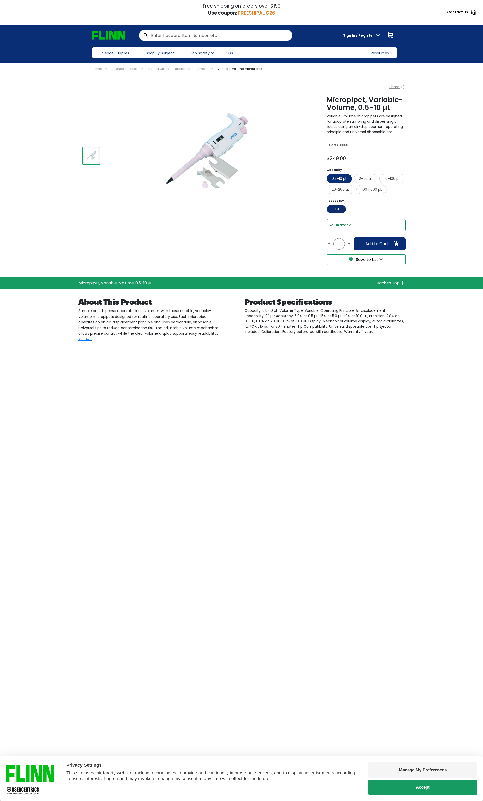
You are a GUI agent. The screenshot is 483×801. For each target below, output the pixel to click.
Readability (335, 201)
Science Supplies (114, 53)
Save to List (367, 259)
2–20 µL (365, 178)
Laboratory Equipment (191, 69)
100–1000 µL (371, 189)
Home (97, 69)
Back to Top (388, 283)
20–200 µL (340, 189)
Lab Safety (200, 53)
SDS (229, 53)
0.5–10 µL (339, 178)
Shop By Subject (160, 53)
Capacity (334, 170)
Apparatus (155, 69)
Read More (85, 339)
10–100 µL (392, 178)
